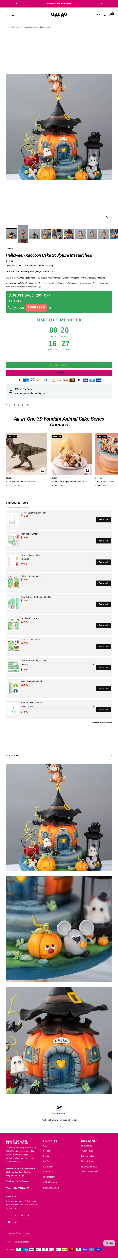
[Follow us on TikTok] (15, 1222)
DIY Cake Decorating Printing (33, 660)
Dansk (26, 1233)
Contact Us (48, 1172)
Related (109, 723)
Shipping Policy (87, 1156)
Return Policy (86, 1145)
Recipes (46, 1151)
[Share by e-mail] (27, 405)
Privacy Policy (87, 1151)
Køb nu (59, 373)
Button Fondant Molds (31, 576)
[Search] (13, 15)
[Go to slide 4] (62, 1126)
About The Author (51, 1187)
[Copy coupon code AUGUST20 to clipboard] (50, 308)
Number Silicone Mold (30, 618)
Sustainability (49, 1177)
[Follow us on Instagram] (22, 1215)
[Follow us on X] (15, 1215)
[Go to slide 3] (60, 1126)
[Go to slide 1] (55, 1126)
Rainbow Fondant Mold (31, 681)
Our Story (47, 1161)
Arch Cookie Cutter (29, 534)
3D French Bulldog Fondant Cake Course (68, 482)
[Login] (104, 15)
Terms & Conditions (89, 1172)
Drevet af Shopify (22, 1242)
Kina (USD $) (13, 1233)
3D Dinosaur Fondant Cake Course (21, 482)
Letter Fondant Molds (30, 639)
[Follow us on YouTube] (9, 1222)
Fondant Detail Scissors (31, 702)
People (46, 1156)
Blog (45, 1145)
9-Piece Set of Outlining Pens (33, 513)
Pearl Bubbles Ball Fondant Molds (36, 597)
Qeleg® (9, 248)
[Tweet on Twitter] (23, 405)
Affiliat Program (50, 1182)
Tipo (104, 723)
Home (8, 27)
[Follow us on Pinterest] (28, 1215)
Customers (48, 1166)
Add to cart (103, 520)
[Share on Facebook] (14, 405)
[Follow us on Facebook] (9, 1215)
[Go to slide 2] (57, 1126)
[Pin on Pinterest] (18, 405)
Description (12, 755)
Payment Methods (89, 1166)
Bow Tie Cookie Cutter (30, 555)
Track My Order (87, 1161)
